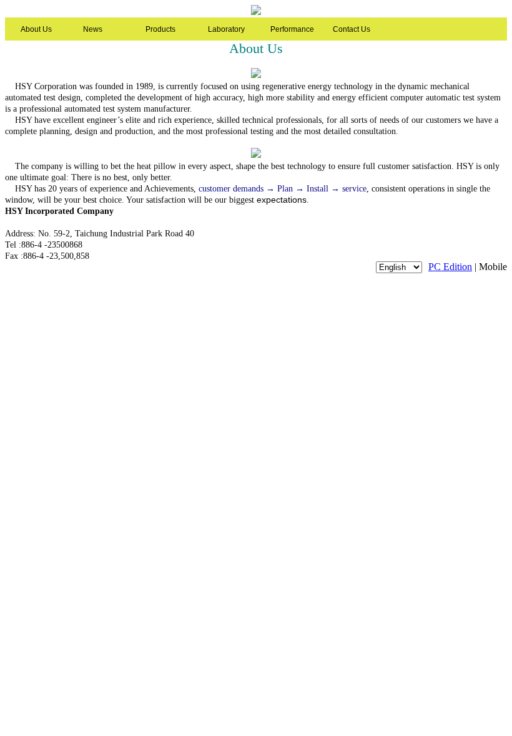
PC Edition (450, 266)
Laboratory (226, 29)
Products (160, 29)
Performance (292, 29)
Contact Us (351, 29)
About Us (36, 29)
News (92, 29)
